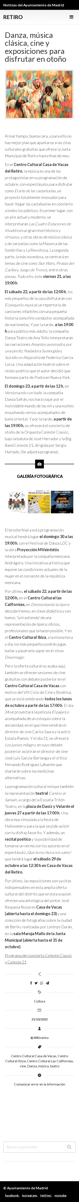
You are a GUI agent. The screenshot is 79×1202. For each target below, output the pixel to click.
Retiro (13, 17)
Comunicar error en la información (39, 1084)
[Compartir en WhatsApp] (41, 983)
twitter (45, 1195)
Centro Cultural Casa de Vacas (33, 1056)
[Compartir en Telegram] (47, 983)
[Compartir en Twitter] (36, 983)
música (43, 1066)
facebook (12, 1195)
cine (23, 1066)
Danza (32, 1066)
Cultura (39, 1001)
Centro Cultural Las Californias (50, 1061)
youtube (60, 1195)
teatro (54, 1066)
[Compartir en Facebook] (31, 983)
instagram (29, 1195)
